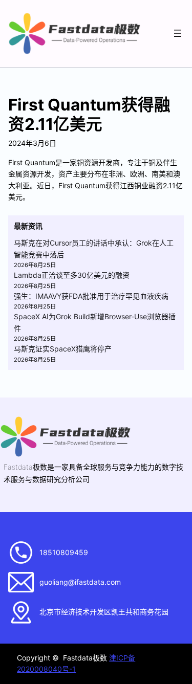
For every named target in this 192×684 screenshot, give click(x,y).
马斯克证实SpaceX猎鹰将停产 (63, 348)
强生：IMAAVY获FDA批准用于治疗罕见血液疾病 (91, 296)
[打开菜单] (178, 33)
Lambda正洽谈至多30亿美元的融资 (72, 275)
